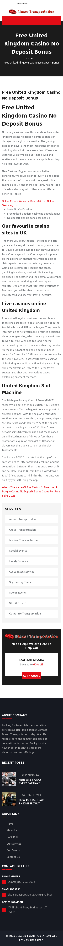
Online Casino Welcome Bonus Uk (21, 201)
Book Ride (12, 837)
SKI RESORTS (17, 603)
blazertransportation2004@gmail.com (30, 894)
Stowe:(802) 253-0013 (21, 881)
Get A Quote (31, 675)
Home (29, 58)
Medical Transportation (23, 540)
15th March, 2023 (31, 774)
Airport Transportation (23, 519)
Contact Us (13, 857)
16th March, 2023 (31, 795)
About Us (11, 830)
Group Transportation (22, 529)
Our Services (13, 843)
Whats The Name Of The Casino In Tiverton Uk (30, 487)
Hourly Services (18, 561)
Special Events (18, 550)
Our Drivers (13, 850)
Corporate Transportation (25, 613)
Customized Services (21, 571)
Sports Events (18, 592)
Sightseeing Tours (20, 582)
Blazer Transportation (33, 935)
